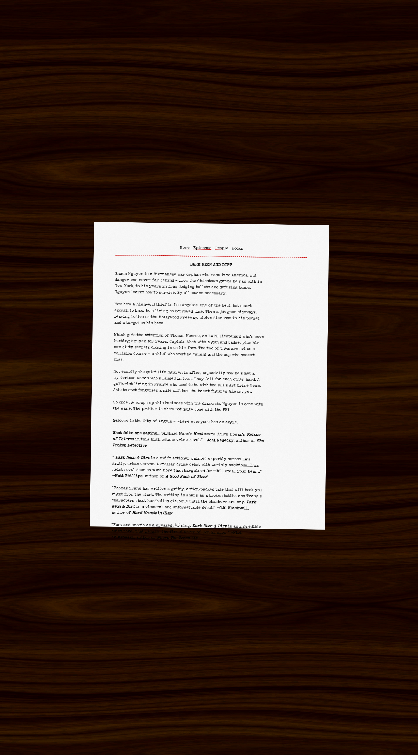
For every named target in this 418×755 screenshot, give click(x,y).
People (221, 248)
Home (185, 248)
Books (237, 248)
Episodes (202, 248)
